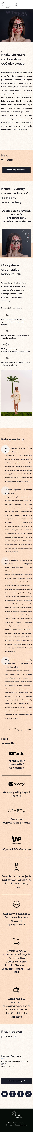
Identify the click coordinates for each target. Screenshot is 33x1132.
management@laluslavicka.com (14, 1061)
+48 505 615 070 (8, 1066)
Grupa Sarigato (21, 1125)
